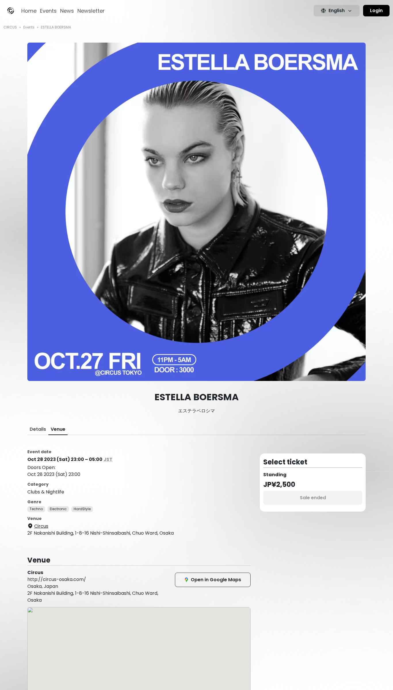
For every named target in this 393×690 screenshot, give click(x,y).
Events (48, 10)
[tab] (37, 429)
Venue (58, 429)
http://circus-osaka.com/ (56, 579)
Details (38, 429)
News (67, 10)
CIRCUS (10, 27)
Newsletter (91, 10)
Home (29, 10)
